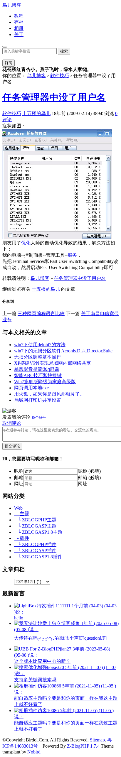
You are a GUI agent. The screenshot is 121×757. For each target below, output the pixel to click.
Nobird (34, 751)
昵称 (18, 471)
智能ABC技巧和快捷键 (38, 375)
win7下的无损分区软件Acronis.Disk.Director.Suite (63, 350)
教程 (18, 15)
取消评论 (11, 423)
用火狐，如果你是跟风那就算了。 (49, 393)
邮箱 (18, 477)
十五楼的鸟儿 (36, 113)
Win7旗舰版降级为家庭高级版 (45, 381)
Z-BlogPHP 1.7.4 (83, 746)
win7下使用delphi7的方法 (39, 344)
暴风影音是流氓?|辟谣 (36, 369)
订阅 (8, 63)
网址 (18, 483)
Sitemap (97, 739)
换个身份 (39, 417)
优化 (26, 242)
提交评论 (12, 446)
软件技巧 (59, 75)
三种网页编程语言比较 (41, 313)
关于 (18, 34)
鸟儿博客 (11, 5)
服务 (72, 255)
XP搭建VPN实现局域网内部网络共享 (52, 363)
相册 (18, 28)
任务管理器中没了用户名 (54, 97)
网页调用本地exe (31, 387)
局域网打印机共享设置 (37, 400)
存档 (18, 22)
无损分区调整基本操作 (37, 356)
